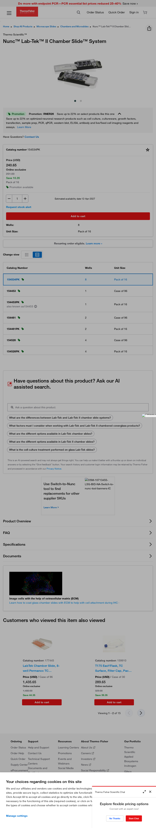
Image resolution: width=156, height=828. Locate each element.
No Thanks (114, 818)
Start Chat (134, 818)
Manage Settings (17, 816)
